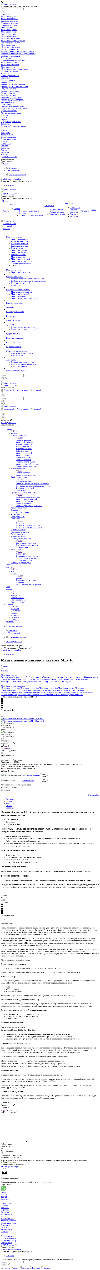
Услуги (14, 571)
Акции (4, 1194)
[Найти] (3, 11)
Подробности (6, 748)
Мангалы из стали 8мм (48, 688)
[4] (50, 706)
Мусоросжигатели (13, 681)
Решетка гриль (28, 781)
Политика (5, 1227)
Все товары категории (10, 1166)
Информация (6, 1214)
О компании (6, 1203)
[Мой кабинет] (2, 393)
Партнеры (5, 1210)
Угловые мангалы (53, 690)
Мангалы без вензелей (36, 690)
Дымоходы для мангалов (26, 543)
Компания (15, 609)
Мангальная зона (23, 473)
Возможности (6, 1229)
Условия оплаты (7, 1219)
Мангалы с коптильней (33, 695)
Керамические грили (75, 677)
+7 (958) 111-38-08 (9, 157)
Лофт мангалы (48, 692)
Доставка (10, 808)
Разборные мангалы (34, 692)
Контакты (5, 1208)
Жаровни (88, 677)
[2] (50, 701)
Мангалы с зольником (18, 690)
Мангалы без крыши (69, 690)
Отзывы (9, 801)
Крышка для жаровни (31, 775)
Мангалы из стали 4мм (10, 688)
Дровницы (20, 523)
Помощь (4, 1232)
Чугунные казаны (55, 679)
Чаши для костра (28, 679)
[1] (50, 699)
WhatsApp (10, 185)
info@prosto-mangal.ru (12, 179)
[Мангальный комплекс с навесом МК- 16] (22, 719)
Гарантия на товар (8, 1223)
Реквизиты (5, 1225)
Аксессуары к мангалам (73, 695)
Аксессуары (21, 554)
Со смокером (6, 677)
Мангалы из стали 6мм (29, 688)
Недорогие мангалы (17, 692)
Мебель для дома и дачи (61, 681)
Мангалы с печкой (78, 692)
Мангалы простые (15, 695)
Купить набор (93, 795)
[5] (50, 708)
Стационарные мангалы (53, 695)
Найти (4, 1265)
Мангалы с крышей (62, 692)
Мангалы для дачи (23, 440)
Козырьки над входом (71, 679)
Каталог (14, 433)
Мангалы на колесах (66, 688)
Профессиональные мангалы (28, 497)
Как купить (15, 595)
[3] (50, 703)
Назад (15, 431)
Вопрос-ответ (6, 1243)
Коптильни (16, 679)
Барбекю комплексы (24, 481)
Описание (10, 799)
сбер (37, 679)
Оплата (9, 806)
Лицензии (5, 1212)
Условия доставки (8, 1221)
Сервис (19, 578)
